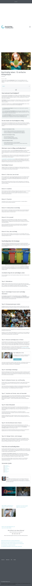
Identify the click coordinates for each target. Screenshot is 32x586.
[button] (30, 26)
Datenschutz (7, 559)
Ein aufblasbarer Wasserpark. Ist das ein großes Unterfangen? (11, 546)
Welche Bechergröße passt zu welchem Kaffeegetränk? (10, 540)
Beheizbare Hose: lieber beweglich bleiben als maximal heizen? (12, 542)
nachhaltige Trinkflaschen (25, 347)
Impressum (2, 559)
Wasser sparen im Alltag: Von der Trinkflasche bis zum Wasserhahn (12, 543)
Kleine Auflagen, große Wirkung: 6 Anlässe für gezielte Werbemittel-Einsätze (7, 507)
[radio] (12, 534)
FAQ (11, 559)
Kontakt (15, 559)
